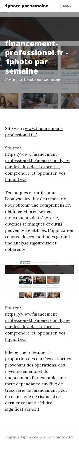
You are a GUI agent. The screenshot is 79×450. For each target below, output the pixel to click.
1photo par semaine (26, 6)
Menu (67, 6)
